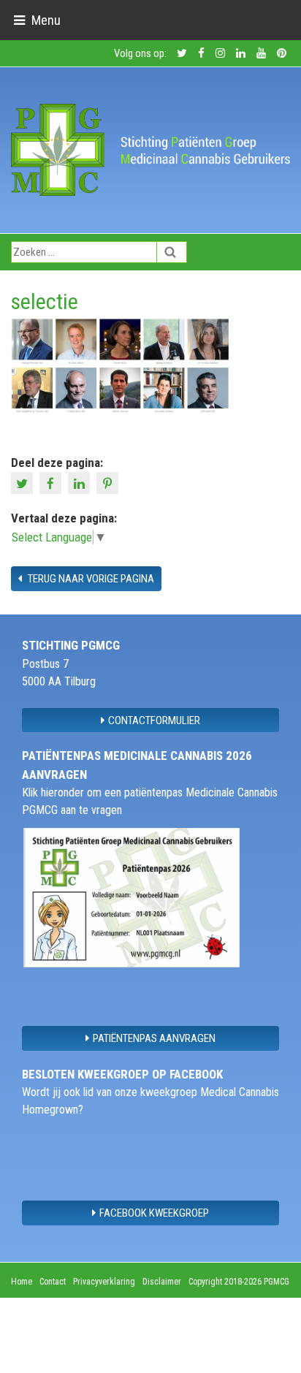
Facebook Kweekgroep (154, 1213)
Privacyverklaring (104, 1282)
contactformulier (154, 720)
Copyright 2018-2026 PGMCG (238, 1282)
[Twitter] (24, 482)
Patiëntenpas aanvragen (154, 1038)
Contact (52, 1282)
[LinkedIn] (81, 482)
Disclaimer (161, 1282)
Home (21, 1282)
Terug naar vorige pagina (90, 578)
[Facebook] (52, 482)
